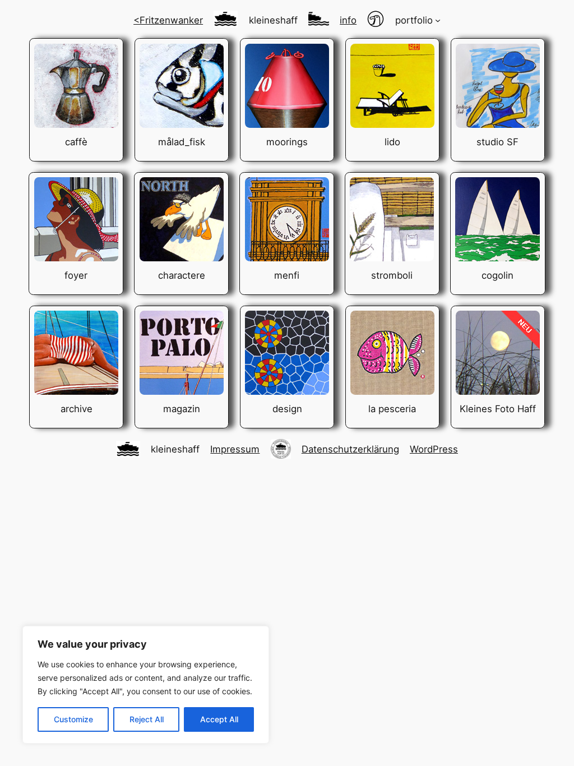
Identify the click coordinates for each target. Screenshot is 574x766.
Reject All (146, 719)
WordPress (434, 449)
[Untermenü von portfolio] (438, 20)
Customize (73, 719)
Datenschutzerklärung (350, 449)
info (348, 20)
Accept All (219, 719)
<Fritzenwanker (168, 20)
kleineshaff (273, 20)
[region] (145, 685)
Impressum (235, 449)
